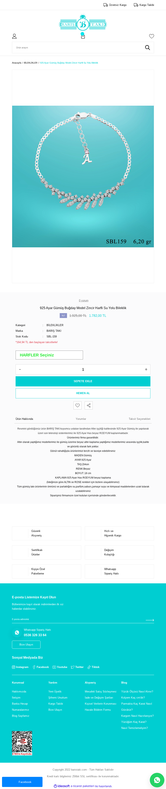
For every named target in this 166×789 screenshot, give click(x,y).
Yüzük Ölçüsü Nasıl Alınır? (137, 691)
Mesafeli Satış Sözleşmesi (100, 691)
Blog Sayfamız (20, 715)
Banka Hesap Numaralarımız (20, 706)
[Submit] (150, 620)
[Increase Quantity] (146, 369)
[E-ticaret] (82, 786)
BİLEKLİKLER (55, 325)
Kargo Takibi (55, 703)
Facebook (25, 782)
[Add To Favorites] (77, 405)
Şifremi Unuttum (57, 697)
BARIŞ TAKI (54, 330)
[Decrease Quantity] (20, 369)
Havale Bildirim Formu (98, 709)
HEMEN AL (83, 393)
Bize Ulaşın (55, 709)
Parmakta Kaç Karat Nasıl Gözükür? (136, 706)
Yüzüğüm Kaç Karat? (133, 721)
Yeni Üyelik (55, 691)
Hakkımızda (19, 691)
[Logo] (83, 22)
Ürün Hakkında (24, 418)
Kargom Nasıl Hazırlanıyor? (137, 715)
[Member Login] (14, 36)
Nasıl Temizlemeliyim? (134, 727)
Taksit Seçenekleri (139, 418)
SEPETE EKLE (83, 381)
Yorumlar (81, 418)
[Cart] (83, 36)
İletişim (16, 697)
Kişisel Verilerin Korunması (100, 703)
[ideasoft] (62, 786)
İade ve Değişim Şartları (99, 697)
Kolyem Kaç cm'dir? (133, 697)
